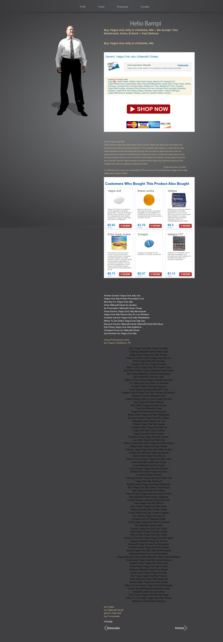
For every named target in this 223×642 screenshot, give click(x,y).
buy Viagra (109, 607)
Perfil (83, 6)
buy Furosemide (112, 616)
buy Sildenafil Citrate (114, 610)
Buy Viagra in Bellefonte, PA (117, 343)
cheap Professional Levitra (116, 340)
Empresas (122, 6)
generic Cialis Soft (112, 613)
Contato (145, 6)
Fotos (101, 6)
